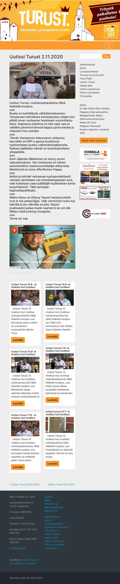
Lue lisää (18, 339)
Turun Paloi (86, 78)
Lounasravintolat (89, 71)
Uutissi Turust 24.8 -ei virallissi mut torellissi (23, 353)
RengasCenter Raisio (91, 115)
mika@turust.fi (17, 548)
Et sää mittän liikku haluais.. (95, 108)
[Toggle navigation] (108, 45)
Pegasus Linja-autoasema (94, 111)
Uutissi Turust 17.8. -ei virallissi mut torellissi (23, 416)
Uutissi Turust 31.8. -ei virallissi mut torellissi (23, 286)
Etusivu (49, 496)
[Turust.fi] (60, 20)
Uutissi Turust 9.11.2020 (61, 484)
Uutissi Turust (87, 82)
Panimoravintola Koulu (92, 119)
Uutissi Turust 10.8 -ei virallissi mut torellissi (58, 286)
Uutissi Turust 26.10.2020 (24, 484)
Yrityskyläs (86, 96)
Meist (48, 500)
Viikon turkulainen (90, 92)
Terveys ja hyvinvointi (92, 75)
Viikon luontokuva (90, 89)
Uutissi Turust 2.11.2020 (25, 273)
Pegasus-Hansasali (90, 126)
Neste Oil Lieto (88, 122)
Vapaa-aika (86, 85)
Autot (83, 68)
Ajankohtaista (87, 64)
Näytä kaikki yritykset (94, 140)
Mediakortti (51, 510)
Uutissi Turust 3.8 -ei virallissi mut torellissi (58, 349)
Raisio (83, 104)
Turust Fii (13, 273)
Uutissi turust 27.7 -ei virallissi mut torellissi (58, 413)
